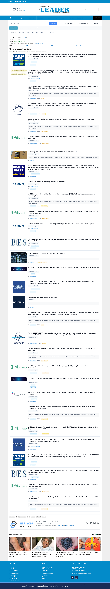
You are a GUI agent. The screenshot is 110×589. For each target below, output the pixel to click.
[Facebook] (90, 524)
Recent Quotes (69, 23)
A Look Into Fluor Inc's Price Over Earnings (43, 297)
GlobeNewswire (33, 64)
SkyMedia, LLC (33, 462)
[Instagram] (98, 524)
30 (37, 51)
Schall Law (33, 274)
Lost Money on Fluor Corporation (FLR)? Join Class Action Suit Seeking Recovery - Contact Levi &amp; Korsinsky (63, 367)
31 (40, 51)
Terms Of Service (69, 525)
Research (78, 45)
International (43, 32)
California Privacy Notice (42, 586)
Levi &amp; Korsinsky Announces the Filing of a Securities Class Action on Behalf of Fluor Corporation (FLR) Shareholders (63, 485)
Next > (44, 51)
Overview (21, 32)
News (28, 32)
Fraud (42, 131)
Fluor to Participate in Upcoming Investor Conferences (46, 182)
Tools (36, 28)
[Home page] (54, 9)
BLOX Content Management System (76, 585)
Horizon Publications (35, 585)
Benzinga (31, 262)
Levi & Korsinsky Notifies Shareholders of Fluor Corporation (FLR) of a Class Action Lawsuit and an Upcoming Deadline (62, 195)
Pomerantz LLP (34, 399)
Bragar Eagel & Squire (35, 245)
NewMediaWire (33, 98)
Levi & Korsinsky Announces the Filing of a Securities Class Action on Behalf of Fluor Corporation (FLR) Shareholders (63, 498)
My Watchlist (82, 23)
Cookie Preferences (53, 586)
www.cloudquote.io (63, 522)
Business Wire (32, 188)
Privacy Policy (59, 525)
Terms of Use (25, 586)
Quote (26, 45)
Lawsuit (42, 98)
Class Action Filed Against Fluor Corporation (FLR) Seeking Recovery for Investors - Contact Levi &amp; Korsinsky (63, 137)
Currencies (35, 32)
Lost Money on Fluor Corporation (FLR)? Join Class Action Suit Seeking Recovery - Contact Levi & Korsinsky (61, 349)
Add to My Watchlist (38, 43)
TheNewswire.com (33, 113)
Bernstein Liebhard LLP (35, 446)
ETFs (29, 28)
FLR (24, 37)
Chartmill (31, 160)
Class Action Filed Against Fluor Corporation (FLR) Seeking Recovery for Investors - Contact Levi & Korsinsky (62, 120)
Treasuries (52, 32)
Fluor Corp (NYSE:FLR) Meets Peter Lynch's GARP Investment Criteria (52, 152)
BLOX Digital (65, 586)
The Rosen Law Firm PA (35, 78)
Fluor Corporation (34, 186)
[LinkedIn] (94, 524)
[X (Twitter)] (87, 524)
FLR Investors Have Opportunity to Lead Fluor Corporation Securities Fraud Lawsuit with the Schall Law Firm (63, 268)
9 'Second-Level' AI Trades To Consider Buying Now (46, 253)
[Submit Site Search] (97, 9)
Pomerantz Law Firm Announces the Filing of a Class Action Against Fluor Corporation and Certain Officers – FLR (62, 393)
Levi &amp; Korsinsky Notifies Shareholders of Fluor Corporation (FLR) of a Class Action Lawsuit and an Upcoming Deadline (63, 212)
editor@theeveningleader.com (83, 573)
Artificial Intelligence (42, 262)
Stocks (22, 28)
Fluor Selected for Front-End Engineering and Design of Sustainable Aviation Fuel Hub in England (61, 224)
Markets (13, 28)
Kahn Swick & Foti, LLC (35, 174)
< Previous (12, 51)
